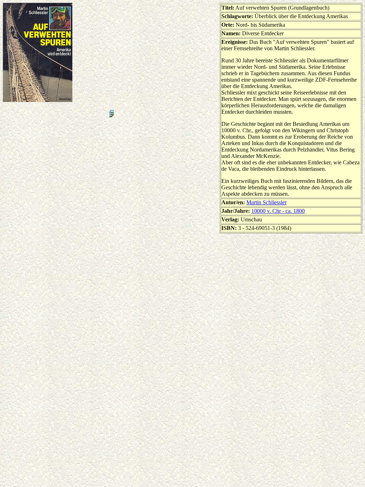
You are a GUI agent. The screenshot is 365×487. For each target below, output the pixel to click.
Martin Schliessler (266, 202)
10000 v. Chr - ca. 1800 (278, 211)
